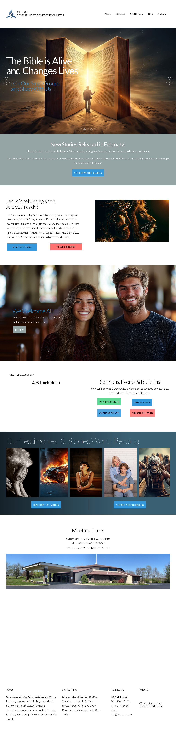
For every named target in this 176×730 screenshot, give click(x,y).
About (108, 14)
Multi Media (136, 14)
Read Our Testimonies (46, 505)
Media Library (142, 402)
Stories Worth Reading (88, 173)
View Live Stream (109, 401)
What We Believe (22, 247)
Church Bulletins (142, 413)
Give (150, 14)
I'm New (162, 14)
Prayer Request (66, 246)
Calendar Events (109, 413)
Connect (120, 14)
